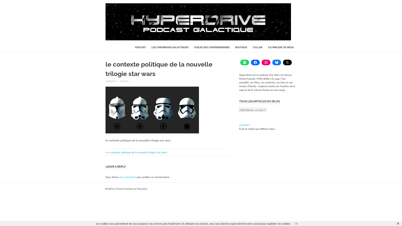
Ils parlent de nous (281, 47)
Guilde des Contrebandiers (212, 47)
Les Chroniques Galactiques (170, 47)
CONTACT (244, 124)
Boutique (241, 47)
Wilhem (124, 81)
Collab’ (258, 47)
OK (296, 223)
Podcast (140, 47)
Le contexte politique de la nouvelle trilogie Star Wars (137, 152)
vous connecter (127, 176)
